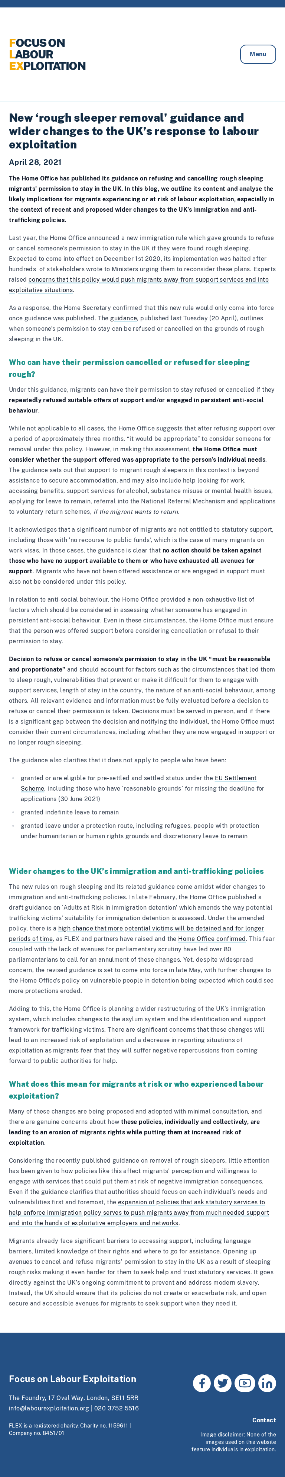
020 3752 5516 (116, 1408)
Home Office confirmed (212, 938)
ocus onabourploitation (47, 54)
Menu (258, 54)
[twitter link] (223, 1383)
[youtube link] (245, 1383)
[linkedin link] (267, 1383)
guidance (123, 318)
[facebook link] (202, 1383)
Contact (264, 1420)
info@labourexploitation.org (49, 1408)
